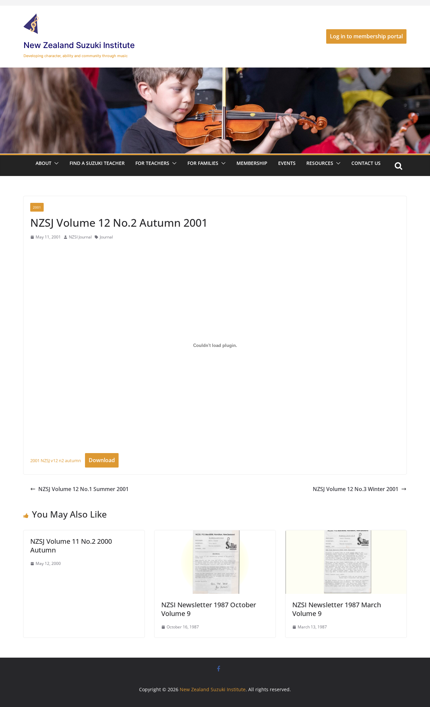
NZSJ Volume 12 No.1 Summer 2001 (83, 489)
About (43, 163)
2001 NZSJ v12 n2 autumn (55, 460)
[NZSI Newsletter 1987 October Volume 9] (215, 535)
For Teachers (152, 163)
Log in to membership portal (366, 36)
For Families (202, 163)
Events (287, 163)
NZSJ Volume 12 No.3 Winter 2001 (355, 489)
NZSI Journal (80, 237)
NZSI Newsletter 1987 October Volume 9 (208, 609)
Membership (251, 163)
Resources (319, 163)
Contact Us (366, 163)
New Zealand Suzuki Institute (79, 45)
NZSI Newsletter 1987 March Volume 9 (336, 609)
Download (102, 460)
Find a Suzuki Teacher (97, 163)
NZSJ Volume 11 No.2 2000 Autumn (71, 546)
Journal (106, 237)
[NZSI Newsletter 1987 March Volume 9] (346, 535)
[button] (55, 163)
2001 (37, 207)
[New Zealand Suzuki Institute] (215, 72)
